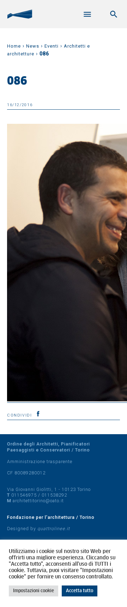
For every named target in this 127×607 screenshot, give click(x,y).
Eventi (51, 46)
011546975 (24, 495)
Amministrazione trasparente (39, 461)
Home (14, 46)
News (32, 46)
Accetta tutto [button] (79, 591)
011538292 (54, 495)
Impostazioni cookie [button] (33, 591)
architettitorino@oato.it (38, 500)
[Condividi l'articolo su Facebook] (38, 414)
